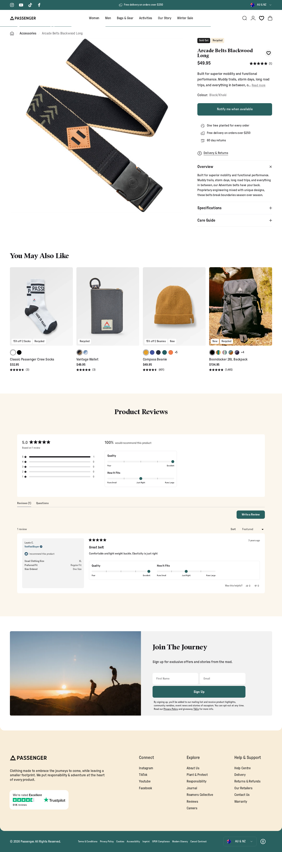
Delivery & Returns (216, 153)
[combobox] (261, 5)
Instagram (146, 768)
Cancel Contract (198, 841)
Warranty (240, 801)
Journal (192, 788)
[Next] (69, 309)
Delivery (240, 774)
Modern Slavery (180, 841)
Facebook (145, 788)
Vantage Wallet (87, 359)
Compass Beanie (155, 359)
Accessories (28, 33)
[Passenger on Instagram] (12, 5)
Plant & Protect (197, 774)
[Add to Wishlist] (268, 53)
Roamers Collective (200, 794)
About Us (193, 768)
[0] (261, 18)
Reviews (192, 801)
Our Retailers (243, 788)
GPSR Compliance (161, 841)
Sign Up (199, 692)
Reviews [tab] (24, 504)
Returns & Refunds (247, 781)
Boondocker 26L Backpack (228, 359)
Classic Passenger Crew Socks (32, 359)
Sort (233, 529)
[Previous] (14, 309)
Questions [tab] (42, 504)
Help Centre (242, 768)
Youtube (144, 781)
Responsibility (196, 781)
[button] (261, 63)
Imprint (146, 841)
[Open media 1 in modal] (97, 125)
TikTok (143, 774)
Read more (258, 85)
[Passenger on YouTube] (21, 5)
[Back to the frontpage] (12, 34)
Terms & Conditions (87, 841)
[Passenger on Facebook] (39, 5)
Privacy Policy (107, 841)
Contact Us (242, 794)
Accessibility (133, 841)
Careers (192, 808)
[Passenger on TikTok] (30, 5)
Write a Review (253, 516)
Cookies (120, 841)
